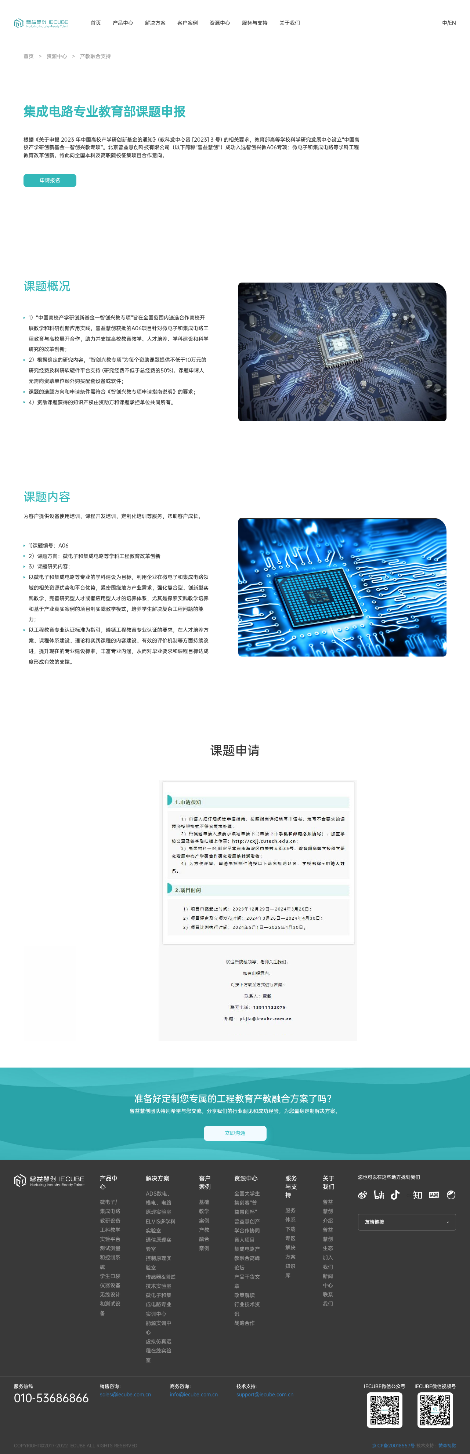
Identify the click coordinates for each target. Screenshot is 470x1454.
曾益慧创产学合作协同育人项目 (247, 1230)
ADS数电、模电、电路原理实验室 (159, 1202)
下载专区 (290, 1234)
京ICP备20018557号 (393, 1445)
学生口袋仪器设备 (110, 1281)
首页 (96, 22)
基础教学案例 (204, 1211)
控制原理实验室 (158, 1263)
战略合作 (244, 1323)
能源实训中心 (158, 1328)
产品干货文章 (247, 1281)
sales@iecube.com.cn (125, 1394)
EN (452, 22)
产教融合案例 (204, 1239)
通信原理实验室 (158, 1244)
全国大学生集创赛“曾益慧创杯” (247, 1202)
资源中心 (220, 22)
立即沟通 (235, 1133)
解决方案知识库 (290, 1261)
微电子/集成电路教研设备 (110, 1211)
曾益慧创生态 (328, 1239)
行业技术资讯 (247, 1309)
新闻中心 (328, 1281)
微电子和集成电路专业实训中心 (158, 1304)
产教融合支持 (95, 56)
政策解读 (244, 1295)
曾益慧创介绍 (328, 1211)
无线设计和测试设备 (110, 1303)
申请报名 (50, 180)
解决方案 (155, 22)
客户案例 (187, 22)
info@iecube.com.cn (194, 1394)
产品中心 (109, 1182)
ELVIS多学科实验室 (161, 1226)
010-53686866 (51, 1398)
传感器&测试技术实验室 (161, 1281)
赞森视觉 (447, 1445)
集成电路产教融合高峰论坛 (247, 1258)
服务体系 (290, 1215)
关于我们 (289, 22)
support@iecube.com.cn (264, 1394)
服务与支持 (255, 22)
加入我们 (328, 1262)
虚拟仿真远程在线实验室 (158, 1350)
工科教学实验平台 (110, 1234)
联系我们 (328, 1299)
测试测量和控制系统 (110, 1257)
